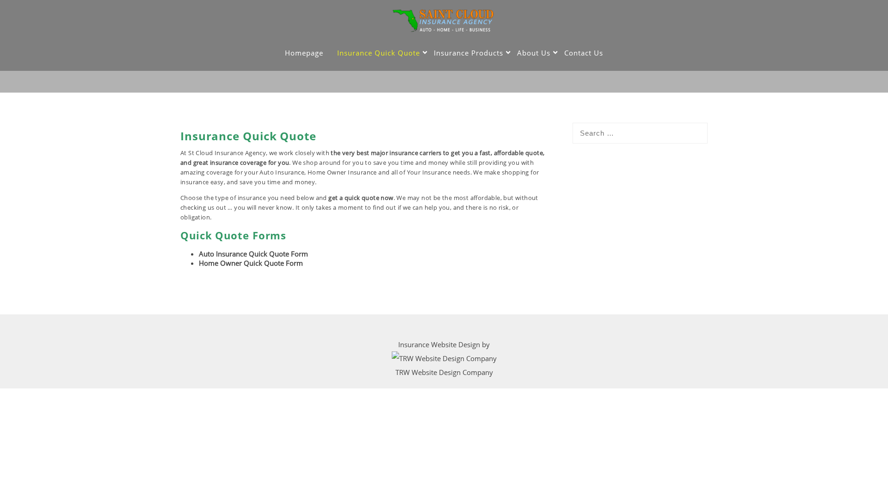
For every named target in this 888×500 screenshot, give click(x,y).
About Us (533, 52)
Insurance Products (468, 52)
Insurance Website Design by (444, 344)
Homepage (304, 52)
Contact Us (583, 52)
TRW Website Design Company (444, 372)
